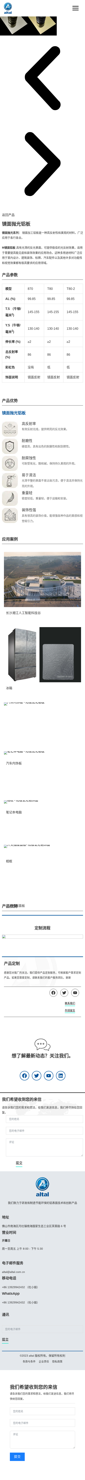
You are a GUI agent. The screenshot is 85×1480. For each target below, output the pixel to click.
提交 (19, 1163)
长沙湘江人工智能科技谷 (23, 613)
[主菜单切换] (75, 8)
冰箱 (9, 688)
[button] (42, 79)
